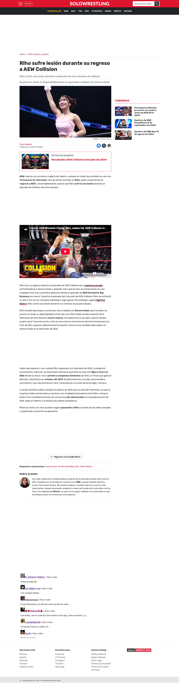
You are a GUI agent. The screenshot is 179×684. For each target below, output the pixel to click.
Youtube (59, 663)
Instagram (60, 660)
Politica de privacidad (101, 663)
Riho (77, 466)
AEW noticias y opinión (38, 54)
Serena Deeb (51, 466)
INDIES (108, 11)
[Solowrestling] (89, 3)
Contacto (95, 670)
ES (30, 4)
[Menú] (20, 3)
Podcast (23, 663)
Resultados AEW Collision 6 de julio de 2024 (79, 159)
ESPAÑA (128, 11)
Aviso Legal (96, 660)
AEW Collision (86, 466)
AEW (73, 11)
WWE (66, 11)
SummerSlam (54, 11)
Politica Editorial (98, 654)
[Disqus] (65, 534)
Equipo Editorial (98, 657)
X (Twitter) (60, 657)
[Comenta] (109, 146)
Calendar (24, 660)
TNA (80, 11)
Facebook (59, 654)
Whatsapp (59, 667)
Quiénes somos (27, 667)
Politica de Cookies (100, 667)
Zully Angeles (26, 144)
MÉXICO (117, 11)
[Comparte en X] (104, 146)
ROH (87, 11)
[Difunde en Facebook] (99, 146)
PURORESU (97, 11)
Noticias (23, 654)
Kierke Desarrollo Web (52, 680)
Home (22, 54)
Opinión (23, 657)
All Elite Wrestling (66, 466)
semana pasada (94, 285)
